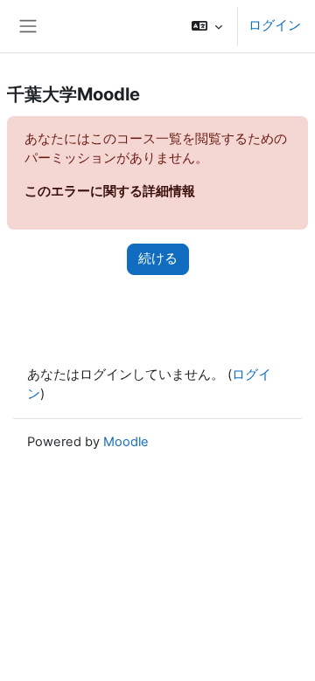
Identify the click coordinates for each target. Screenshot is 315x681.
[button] (207, 26)
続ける (158, 258)
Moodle (126, 442)
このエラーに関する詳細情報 (109, 191)
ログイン (274, 25)
